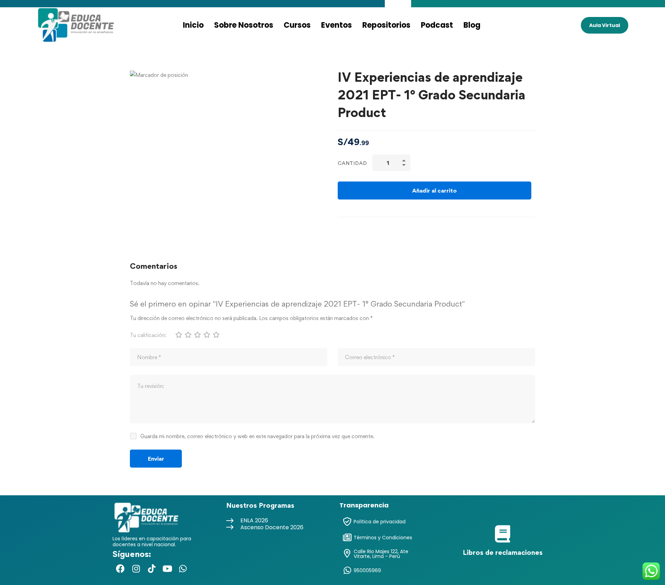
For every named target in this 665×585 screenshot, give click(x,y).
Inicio (193, 25)
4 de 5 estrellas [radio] (206, 334)
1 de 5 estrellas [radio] (178, 334)
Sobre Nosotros (243, 25)
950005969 (367, 570)
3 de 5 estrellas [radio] (197, 334)
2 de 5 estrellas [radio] (188, 334)
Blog (471, 25)
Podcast (437, 25)
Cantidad (352, 163)
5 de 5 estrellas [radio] (216, 334)
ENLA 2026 (254, 520)
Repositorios (386, 25)
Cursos (297, 25)
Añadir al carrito (434, 190)
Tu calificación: (148, 335)
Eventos (336, 25)
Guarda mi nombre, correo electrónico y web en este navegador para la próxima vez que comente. (257, 436)
